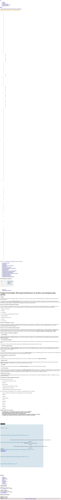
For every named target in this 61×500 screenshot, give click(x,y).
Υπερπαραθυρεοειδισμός (7, 133)
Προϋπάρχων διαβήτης (9, 53)
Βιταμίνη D (5, 121)
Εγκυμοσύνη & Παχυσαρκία (8, 68)
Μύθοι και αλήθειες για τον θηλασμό (9, 67)
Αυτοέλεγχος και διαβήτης (7, 15)
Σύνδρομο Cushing (6, 129)
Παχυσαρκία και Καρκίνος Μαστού (9, 37)
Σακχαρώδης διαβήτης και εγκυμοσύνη (9, 181)
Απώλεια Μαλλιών (6, 109)
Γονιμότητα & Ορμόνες (7, 245)
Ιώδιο (7, 57)
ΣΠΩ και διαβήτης (8, 217)
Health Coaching (4, 478)
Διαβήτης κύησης (8, 54)
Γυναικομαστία (6, 135)
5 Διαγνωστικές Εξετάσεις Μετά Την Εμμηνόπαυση (10, 273)
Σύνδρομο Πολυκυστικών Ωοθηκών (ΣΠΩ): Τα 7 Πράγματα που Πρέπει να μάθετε (17, 90)
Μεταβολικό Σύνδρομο (7, 19)
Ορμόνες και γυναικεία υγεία (8, 103)
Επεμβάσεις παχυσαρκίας (7, 30)
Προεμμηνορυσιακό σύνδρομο (10, 104)
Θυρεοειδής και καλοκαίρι (7, 79)
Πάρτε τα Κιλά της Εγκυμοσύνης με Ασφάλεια (10, 66)
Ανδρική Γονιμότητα (7, 119)
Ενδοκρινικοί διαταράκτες (7, 122)
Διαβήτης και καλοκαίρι (7, 14)
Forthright (34, 498)
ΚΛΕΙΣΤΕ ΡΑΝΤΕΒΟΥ (16, 10)
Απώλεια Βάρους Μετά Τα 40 (8, 113)
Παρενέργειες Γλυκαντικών (8, 26)
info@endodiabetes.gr (3, 492)
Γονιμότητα (4, 482)
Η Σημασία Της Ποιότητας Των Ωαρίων (9, 116)
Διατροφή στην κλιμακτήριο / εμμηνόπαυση (10, 107)
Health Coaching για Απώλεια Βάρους (9, 48)
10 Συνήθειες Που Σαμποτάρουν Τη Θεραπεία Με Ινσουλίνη (12, 23)
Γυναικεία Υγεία (12, 261)
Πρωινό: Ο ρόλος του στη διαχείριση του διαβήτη (10, 145)
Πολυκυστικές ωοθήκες (7, 85)
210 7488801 (4, 488)
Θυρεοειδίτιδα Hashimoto (9, 74)
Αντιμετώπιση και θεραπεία (10, 101)
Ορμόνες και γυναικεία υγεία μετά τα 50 (11, 219)
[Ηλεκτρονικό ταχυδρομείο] (6, 290)
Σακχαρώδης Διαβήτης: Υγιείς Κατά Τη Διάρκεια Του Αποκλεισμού (13, 24)
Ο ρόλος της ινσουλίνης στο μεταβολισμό (9, 18)
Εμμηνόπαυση (6, 93)
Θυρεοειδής (4, 480)
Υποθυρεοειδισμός (8, 187)
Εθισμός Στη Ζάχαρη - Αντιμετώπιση (9, 39)
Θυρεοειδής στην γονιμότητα (8, 80)
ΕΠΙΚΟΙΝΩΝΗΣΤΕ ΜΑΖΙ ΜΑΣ (6, 10)
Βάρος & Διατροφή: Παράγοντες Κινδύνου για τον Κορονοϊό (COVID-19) (14, 35)
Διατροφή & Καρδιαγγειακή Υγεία (8, 138)
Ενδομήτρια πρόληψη (7, 191)
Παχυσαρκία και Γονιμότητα (8, 31)
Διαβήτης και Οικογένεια (7, 17)
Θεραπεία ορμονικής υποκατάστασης (11, 95)
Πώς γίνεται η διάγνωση (9, 99)
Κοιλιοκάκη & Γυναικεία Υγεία (8, 115)
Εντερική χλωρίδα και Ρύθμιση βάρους (9, 162)
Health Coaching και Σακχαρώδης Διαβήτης (10, 45)
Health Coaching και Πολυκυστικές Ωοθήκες (10, 174)
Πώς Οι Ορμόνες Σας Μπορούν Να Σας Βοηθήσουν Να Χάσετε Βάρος (13, 169)
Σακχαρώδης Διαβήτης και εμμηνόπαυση (9, 21)
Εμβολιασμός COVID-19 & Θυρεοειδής (9, 83)
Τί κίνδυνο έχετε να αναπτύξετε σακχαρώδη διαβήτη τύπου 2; (12, 144)
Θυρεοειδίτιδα (8, 59)
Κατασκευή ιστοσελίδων (29, 498)
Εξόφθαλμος (6, 72)
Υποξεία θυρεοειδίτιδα (9, 203)
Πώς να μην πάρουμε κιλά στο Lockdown (9, 51)
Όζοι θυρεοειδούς (8, 60)
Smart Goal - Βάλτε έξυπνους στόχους (9, 175)
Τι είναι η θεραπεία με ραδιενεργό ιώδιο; (9, 78)
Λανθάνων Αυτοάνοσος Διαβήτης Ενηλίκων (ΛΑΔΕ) (11, 25)
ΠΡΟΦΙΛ (3, 2)
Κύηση (3, 479)
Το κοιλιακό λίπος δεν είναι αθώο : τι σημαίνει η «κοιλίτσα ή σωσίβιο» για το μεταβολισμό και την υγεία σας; (18, 33)
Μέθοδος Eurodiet (6, 29)
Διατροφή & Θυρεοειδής (7, 81)
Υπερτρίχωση (6, 92)
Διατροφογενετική (6, 44)
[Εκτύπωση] (4, 289)
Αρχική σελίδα (7, 261)
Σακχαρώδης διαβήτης (7, 12)
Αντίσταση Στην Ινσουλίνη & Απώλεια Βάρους (10, 36)
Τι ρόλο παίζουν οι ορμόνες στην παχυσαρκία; (10, 32)
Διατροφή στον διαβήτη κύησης (10, 55)
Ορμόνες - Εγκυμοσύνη (7, 239)
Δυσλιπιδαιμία (6, 20)
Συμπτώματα (8, 86)
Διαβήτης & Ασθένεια (7, 151)
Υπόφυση (3, 483)
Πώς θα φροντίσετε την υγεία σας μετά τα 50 (12, 230)
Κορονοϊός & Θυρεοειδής (7, 209)
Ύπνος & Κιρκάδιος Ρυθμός (8, 50)
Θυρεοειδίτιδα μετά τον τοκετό (10, 61)
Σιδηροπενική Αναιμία (7, 108)
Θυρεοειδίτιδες (6, 73)
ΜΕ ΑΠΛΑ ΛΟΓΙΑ (5, 5)
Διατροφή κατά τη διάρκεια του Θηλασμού (10, 190)
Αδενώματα (5, 126)
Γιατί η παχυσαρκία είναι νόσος (8, 156)
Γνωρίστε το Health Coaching (8, 43)
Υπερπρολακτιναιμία (7, 127)
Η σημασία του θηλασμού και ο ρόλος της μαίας (10, 65)
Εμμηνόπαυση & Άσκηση (7, 114)
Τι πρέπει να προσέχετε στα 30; (10, 105)
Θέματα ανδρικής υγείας (7, 132)
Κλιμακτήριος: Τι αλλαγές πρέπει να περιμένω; (10, 110)
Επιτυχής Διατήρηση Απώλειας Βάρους (9, 38)
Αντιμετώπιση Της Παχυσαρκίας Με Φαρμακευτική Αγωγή (12, 168)
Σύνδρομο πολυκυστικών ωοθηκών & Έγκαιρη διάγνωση (14, 89)
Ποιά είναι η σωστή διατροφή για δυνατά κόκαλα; (12, 102)
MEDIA (3, 3)
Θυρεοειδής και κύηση (7, 56)
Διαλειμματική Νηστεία (7, 163)
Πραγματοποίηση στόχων (7, 47)
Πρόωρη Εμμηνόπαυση (9, 96)
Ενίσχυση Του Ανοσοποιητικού (8, 49)
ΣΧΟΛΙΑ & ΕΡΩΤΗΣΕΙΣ (6, 4)
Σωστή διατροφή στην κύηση (8, 63)
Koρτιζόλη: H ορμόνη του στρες (8, 134)
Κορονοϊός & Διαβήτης (7, 150)
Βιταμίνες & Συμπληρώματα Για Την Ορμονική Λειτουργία (12, 136)
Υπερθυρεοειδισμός (7, 197)
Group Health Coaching (7, 42)
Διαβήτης (3, 477)
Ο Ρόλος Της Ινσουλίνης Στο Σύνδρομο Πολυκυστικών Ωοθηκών (14, 91)
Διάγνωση (7, 87)
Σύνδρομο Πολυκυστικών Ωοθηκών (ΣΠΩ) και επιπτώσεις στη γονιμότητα (14, 123)
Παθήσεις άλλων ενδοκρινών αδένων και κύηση (10, 62)
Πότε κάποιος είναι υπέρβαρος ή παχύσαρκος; (10, 157)
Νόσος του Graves (6, 71)
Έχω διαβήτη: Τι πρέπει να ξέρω (8, 13)
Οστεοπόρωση (6, 98)
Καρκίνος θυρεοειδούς (7, 77)
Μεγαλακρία (6, 128)
